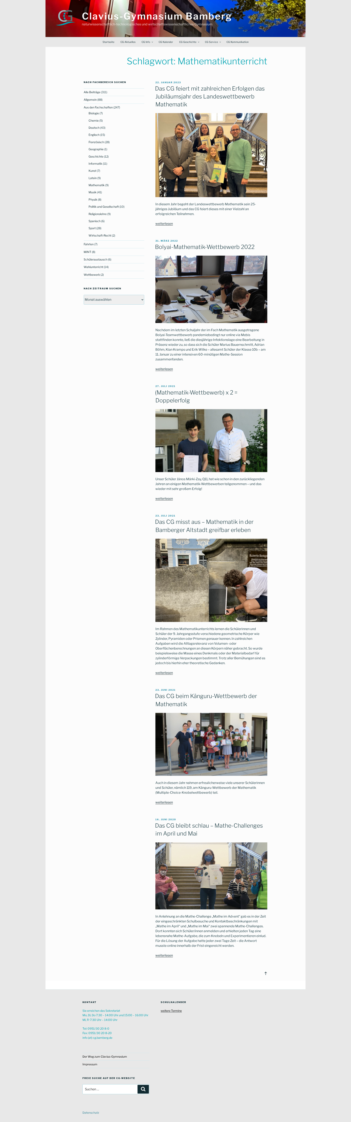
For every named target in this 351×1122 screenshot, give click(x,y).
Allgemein (90, 99)
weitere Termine (171, 1010)
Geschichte (96, 156)
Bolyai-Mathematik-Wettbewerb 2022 (205, 246)
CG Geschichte (187, 41)
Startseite (108, 41)
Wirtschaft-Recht (100, 235)
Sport (92, 228)
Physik (93, 199)
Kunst (92, 170)
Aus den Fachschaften (98, 107)
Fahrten (89, 244)
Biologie (94, 113)
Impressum (89, 1064)
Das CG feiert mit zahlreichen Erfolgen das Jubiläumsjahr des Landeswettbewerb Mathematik (210, 96)
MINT (87, 252)
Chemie (94, 120)
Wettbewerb (92, 274)
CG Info (146, 41)
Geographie (96, 149)
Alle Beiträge (92, 92)
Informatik (95, 163)
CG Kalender (166, 41)
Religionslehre (98, 214)
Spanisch (95, 221)
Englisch (94, 134)
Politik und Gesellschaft (104, 206)
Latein (93, 178)
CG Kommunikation (237, 41)
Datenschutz (90, 1112)
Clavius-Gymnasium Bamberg (157, 16)
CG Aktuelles (127, 41)
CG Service (211, 41)
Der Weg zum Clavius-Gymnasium (104, 1056)
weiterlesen (164, 224)
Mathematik (97, 185)
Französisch (96, 142)
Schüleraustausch (95, 259)
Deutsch (94, 127)
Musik (92, 192)
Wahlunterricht (93, 267)
